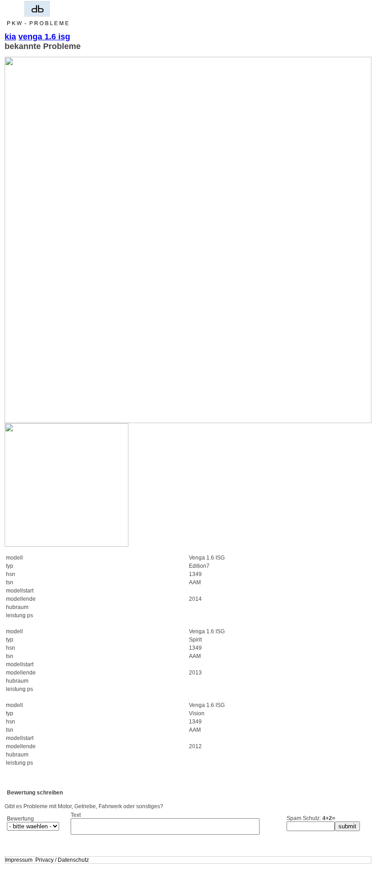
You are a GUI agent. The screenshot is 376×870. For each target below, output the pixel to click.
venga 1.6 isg (44, 36)
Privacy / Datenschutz (62, 860)
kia (10, 36)
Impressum (19, 860)
